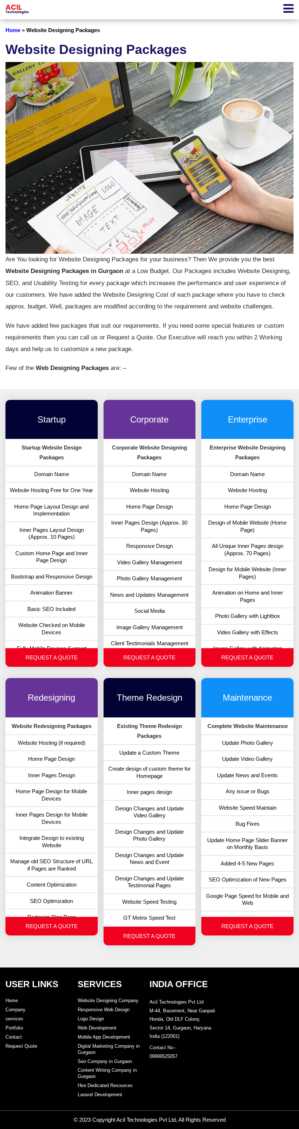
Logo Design (91, 1018)
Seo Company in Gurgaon (105, 1061)
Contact (13, 1037)
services (14, 1018)
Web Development (97, 1028)
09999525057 (164, 1056)
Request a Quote (52, 657)
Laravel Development (100, 1094)
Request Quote (21, 1046)
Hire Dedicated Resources (105, 1085)
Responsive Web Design (103, 1009)
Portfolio (14, 1028)
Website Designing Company (108, 1000)
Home (12, 30)
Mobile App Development (104, 1037)
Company (15, 1009)
